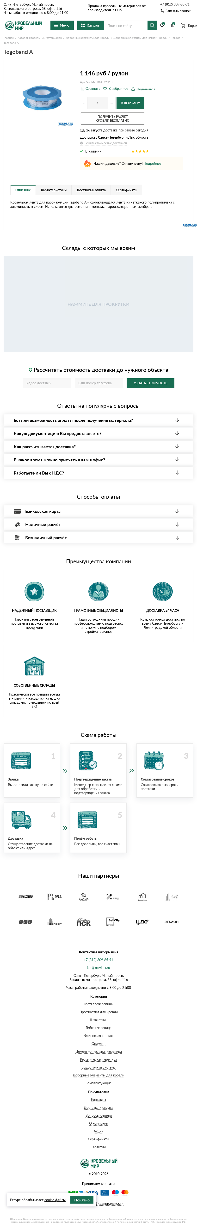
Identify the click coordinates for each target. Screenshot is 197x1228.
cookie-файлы (55, 1200)
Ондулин (98, 1043)
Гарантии (99, 1147)
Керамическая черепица (98, 1059)
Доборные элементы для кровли (98, 1075)
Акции (98, 1131)
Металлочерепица (98, 1004)
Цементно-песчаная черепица (98, 1051)
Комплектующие (98, 1083)
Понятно (82, 1200)
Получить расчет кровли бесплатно (112, 118)
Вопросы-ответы (99, 1115)
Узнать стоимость (150, 383)
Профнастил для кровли (99, 1012)
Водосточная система (98, 1067)
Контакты (98, 1100)
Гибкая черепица (98, 1028)
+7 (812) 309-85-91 (175, 4)
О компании (98, 1123)
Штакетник (98, 1020)
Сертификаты (98, 1139)
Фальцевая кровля (98, 1036)
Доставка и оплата (98, 1107)
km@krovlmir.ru (98, 968)
